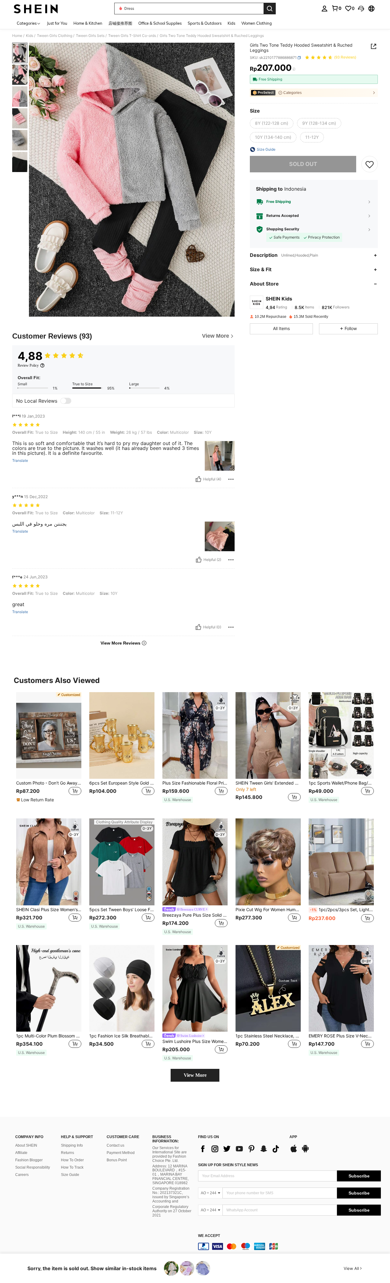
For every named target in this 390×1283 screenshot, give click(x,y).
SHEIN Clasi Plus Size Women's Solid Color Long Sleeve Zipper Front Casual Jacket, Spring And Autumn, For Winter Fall (48, 909)
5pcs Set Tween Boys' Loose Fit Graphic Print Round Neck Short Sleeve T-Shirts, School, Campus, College (121, 909)
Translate (20, 460)
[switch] (65, 401)
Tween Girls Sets (90, 36)
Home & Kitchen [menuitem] (87, 23)
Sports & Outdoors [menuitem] (205, 23)
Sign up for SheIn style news (228, 1165)
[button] (361, 8)
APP (293, 1137)
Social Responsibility (32, 1167)
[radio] (271, 123)
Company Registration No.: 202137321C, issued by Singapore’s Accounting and (171, 1194)
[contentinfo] (289, 1246)
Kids (29, 36)
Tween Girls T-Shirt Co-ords (132, 36)
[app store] (293, 1151)
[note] (36, 800)
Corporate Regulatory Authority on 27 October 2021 (171, 1211)
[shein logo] (36, 8)
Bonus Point (117, 1160)
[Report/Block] (231, 479)
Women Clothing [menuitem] (256, 23)
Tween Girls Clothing (54, 36)
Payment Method (121, 1153)
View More (195, 1075)
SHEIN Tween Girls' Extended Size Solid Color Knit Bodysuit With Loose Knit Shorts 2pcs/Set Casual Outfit (268, 783)
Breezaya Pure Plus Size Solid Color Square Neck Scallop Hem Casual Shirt (195, 915)
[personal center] (324, 8)
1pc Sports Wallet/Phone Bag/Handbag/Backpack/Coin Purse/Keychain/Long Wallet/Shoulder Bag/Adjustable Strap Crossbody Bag (341, 783)
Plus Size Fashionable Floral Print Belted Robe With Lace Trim (195, 783)
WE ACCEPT (209, 1236)
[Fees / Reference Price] (294, 69)
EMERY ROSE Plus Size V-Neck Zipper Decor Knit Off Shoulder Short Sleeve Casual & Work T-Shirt (341, 1035)
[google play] (305, 1151)
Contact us (115, 1145)
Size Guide (70, 1175)
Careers (22, 1175)
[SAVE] (369, 164)
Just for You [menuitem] (57, 23)
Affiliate (21, 1153)
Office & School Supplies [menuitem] (160, 23)
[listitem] (49, 750)
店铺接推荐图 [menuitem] (120, 23)
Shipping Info (72, 1145)
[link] (336, 8)
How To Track (72, 1167)
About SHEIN (26, 1145)
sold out (303, 164)
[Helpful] (198, 479)
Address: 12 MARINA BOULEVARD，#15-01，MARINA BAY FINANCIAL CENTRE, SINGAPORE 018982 (170, 1174)
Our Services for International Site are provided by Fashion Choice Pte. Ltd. (169, 1154)
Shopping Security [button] (282, 229)
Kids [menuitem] (231, 23)
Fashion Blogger (29, 1160)
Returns (67, 1153)
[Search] (270, 8)
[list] (240, 1148)
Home (17, 36)
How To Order (72, 1160)
